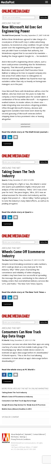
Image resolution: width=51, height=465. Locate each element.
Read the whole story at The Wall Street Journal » (25, 132)
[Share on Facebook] (4, 137)
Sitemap (23, 437)
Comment (7, 144)
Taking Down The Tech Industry (14, 392)
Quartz (4, 180)
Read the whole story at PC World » (18, 369)
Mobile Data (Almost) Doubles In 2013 (16, 409)
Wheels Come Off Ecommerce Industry (17, 397)
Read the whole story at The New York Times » (24, 292)
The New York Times (10, 260)
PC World (5, 340)
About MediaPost (17, 434)
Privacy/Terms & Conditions (20, 439)
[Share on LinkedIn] (10, 137)
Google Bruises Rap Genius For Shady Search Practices (23, 405)
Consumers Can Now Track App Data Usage (19, 401)
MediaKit (28, 434)
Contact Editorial (39, 434)
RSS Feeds (14, 437)
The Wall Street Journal (11, 35)
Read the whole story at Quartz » (17, 212)
